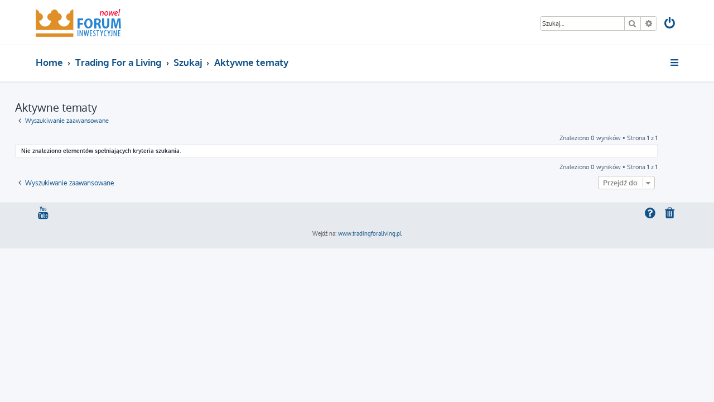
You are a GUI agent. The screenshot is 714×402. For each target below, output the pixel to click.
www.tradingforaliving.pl (370, 233)
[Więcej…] (675, 62)
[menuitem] (670, 24)
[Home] (78, 22)
